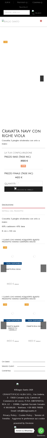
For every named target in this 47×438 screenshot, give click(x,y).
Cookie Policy (25, 415)
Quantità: (10, 183)
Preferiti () (22, 2)
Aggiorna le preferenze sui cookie (28, 418)
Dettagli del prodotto (12, 211)
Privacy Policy (10, 415)
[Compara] (20, 254)
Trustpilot (23, 7)
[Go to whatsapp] (41, 430)
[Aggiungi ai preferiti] (20, 250)
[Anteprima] (20, 258)
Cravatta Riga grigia (13, 269)
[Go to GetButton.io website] (41, 435)
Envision (29, 423)
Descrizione (7, 205)
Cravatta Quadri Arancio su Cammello (12, 328)
